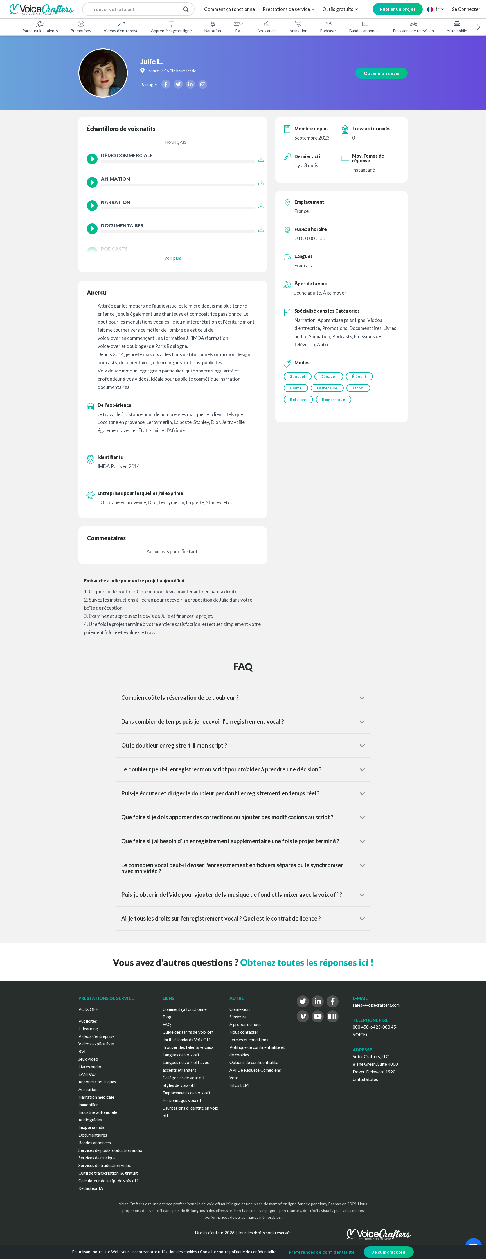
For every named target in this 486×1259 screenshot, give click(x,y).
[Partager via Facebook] (165, 84)
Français (175, 142)
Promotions (81, 30)
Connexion (240, 1009)
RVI (238, 30)
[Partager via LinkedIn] (190, 84)
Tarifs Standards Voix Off (186, 1039)
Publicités (87, 1021)
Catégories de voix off (184, 1077)
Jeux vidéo (88, 1058)
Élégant (359, 376)
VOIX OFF (88, 1009)
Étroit (358, 388)
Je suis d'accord (388, 1251)
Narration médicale (96, 1096)
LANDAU (87, 1074)
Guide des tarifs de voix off (188, 1031)
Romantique (333, 399)
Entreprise (327, 388)
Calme (296, 388)
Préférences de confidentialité (322, 1251)
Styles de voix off (179, 1085)
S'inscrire (238, 1016)
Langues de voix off (181, 1054)
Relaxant (298, 399)
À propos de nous (246, 1024)
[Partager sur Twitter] (178, 84)
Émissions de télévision (413, 30)
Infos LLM (239, 1085)
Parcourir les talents (40, 30)
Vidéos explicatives (96, 1043)
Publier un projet (398, 9)
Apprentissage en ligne (171, 30)
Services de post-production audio (110, 1150)
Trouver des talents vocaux (188, 1047)
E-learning (88, 1028)
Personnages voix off (183, 1100)
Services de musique (97, 1157)
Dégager (329, 376)
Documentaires (92, 1134)
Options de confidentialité (254, 1062)
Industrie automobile (97, 1112)
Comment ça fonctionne (229, 9)
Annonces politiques (97, 1081)
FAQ (167, 1024)
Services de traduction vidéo (104, 1165)
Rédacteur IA (90, 1188)
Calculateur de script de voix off (108, 1180)
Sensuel (297, 376)
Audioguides (90, 1119)
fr (438, 9)
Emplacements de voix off (186, 1092)
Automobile (457, 30)
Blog (167, 1016)
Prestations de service (286, 9)
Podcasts (328, 30)
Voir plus (172, 258)
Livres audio (266, 30)
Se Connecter (466, 9)
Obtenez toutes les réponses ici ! (307, 962)
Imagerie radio (92, 1127)
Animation (298, 30)
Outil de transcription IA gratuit (108, 1172)
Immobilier (88, 1104)
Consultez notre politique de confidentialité (238, 1251)
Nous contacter (244, 1031)
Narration (212, 30)
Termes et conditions (249, 1039)
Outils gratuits (337, 9)
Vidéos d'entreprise (121, 30)
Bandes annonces (365, 30)
